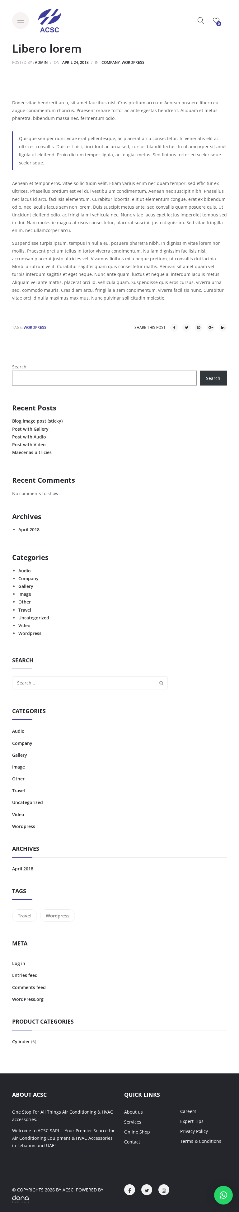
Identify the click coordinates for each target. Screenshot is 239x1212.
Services (132, 1122)
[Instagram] (163, 1189)
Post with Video (29, 444)
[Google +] (211, 328)
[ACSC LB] (49, 20)
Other (24, 602)
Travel (24, 610)
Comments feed (29, 987)
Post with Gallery (30, 429)
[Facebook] (174, 328)
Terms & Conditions (200, 1141)
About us (133, 1112)
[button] (223, 1195)
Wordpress (133, 62)
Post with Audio (29, 437)
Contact (132, 1142)
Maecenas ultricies (32, 452)
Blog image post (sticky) (37, 421)
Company (110, 62)
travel (24, 915)
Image (24, 594)
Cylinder (21, 1041)
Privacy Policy (194, 1131)
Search (19, 367)
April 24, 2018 (75, 62)
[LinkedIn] (223, 328)
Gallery (25, 586)
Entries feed (25, 975)
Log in (18, 963)
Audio (24, 571)
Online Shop (137, 1132)
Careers (188, 1111)
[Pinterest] (198, 328)
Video (24, 625)
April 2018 (29, 530)
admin (41, 62)
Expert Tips (192, 1121)
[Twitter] (186, 328)
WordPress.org (28, 999)
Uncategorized (33, 618)
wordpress (35, 327)
